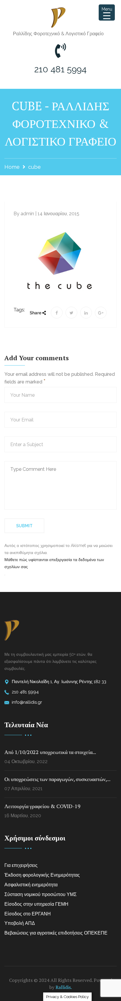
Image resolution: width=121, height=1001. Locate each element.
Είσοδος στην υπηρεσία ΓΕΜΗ (36, 904)
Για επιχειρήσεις (21, 865)
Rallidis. (64, 987)
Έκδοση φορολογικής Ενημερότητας (42, 875)
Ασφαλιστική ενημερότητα (31, 884)
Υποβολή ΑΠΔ (19, 923)
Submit (24, 525)
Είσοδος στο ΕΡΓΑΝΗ (27, 914)
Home (12, 167)
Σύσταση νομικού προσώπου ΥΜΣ (40, 894)
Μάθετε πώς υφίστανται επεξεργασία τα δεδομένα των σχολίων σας (54, 563)
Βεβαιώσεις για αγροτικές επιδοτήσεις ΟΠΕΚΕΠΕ (55, 933)
